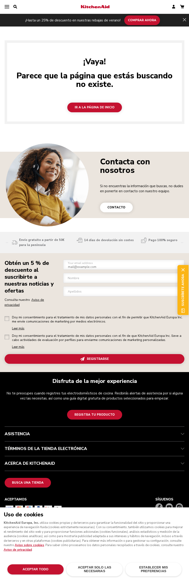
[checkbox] (7, 318)
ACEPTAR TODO (36, 569)
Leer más (18, 328)
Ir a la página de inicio (95, 107)
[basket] (182, 7)
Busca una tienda (28, 483)
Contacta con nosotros (125, 166)
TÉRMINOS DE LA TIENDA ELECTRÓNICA (46, 448)
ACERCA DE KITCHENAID (30, 463)
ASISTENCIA (17, 434)
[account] (173, 7)
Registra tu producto (94, 415)
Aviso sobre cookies (29, 545)
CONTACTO (116, 207)
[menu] (7, 7)
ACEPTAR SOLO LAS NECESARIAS (94, 569)
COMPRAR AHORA (142, 20)
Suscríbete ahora (183, 290)
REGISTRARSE (98, 359)
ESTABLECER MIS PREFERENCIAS (153, 569)
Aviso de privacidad (18, 550)
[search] (15, 7)
